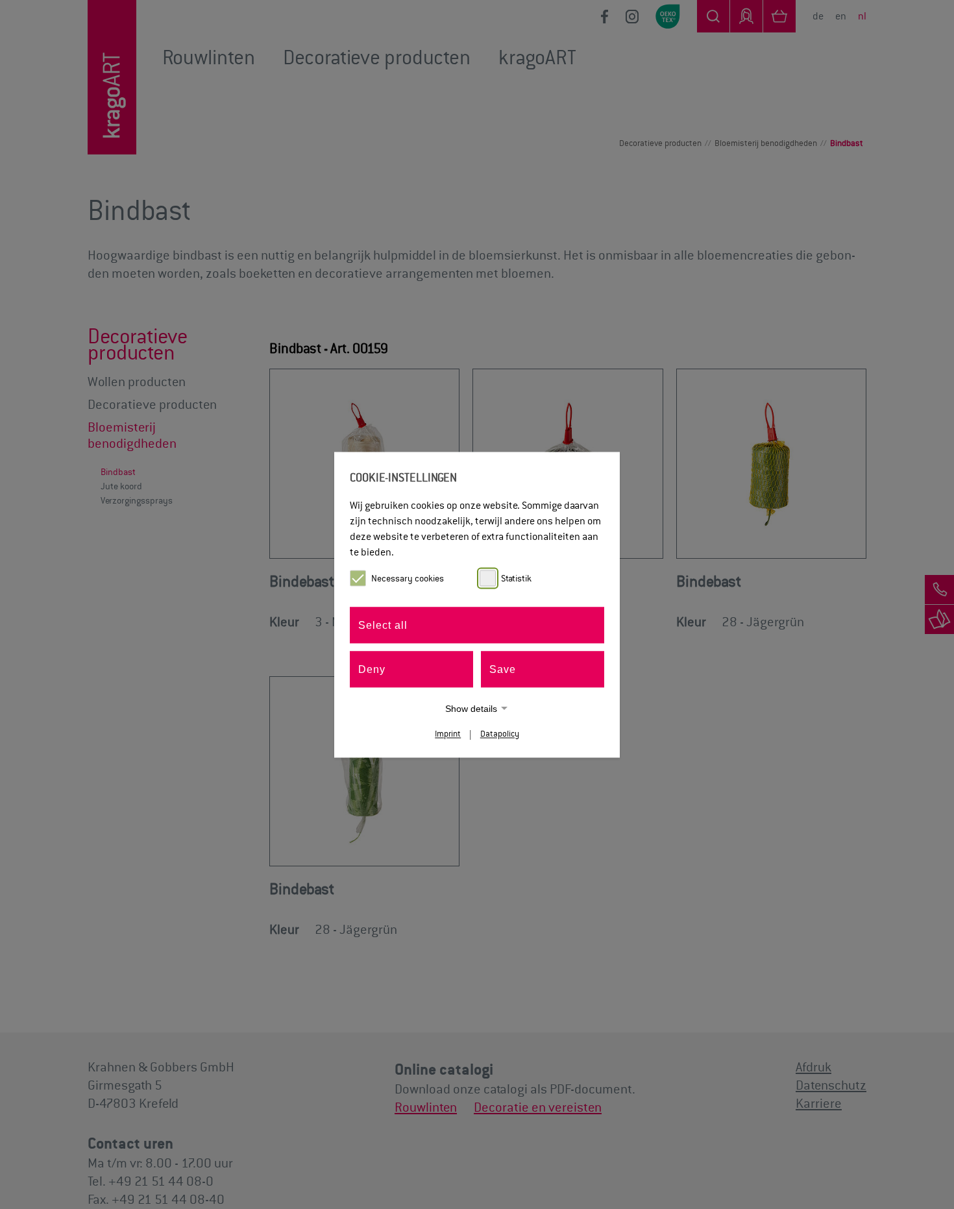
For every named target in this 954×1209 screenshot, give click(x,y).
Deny (371, 668)
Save (502, 668)
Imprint (448, 733)
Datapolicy (499, 733)
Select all (383, 624)
